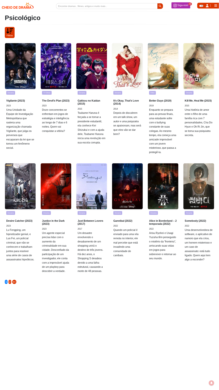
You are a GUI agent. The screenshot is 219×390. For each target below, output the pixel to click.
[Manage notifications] (211, 383)
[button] (180, 5)
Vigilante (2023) (15, 100)
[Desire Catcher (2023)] (20, 186)
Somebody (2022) (195, 220)
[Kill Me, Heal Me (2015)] (198, 66)
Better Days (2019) (160, 100)
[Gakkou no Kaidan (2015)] (91, 66)
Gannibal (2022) (122, 220)
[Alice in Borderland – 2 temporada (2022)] (163, 186)
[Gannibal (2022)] (127, 186)
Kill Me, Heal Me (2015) (198, 100)
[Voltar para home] (207, 382)
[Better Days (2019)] (163, 66)
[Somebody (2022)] (198, 186)
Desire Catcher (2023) (19, 220)
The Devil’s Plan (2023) (55, 100)
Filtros (10, 35)
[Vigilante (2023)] (20, 66)
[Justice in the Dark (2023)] (56, 186)
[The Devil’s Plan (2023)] (56, 66)
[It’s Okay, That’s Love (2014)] (127, 66)
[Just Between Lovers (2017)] (91, 186)
